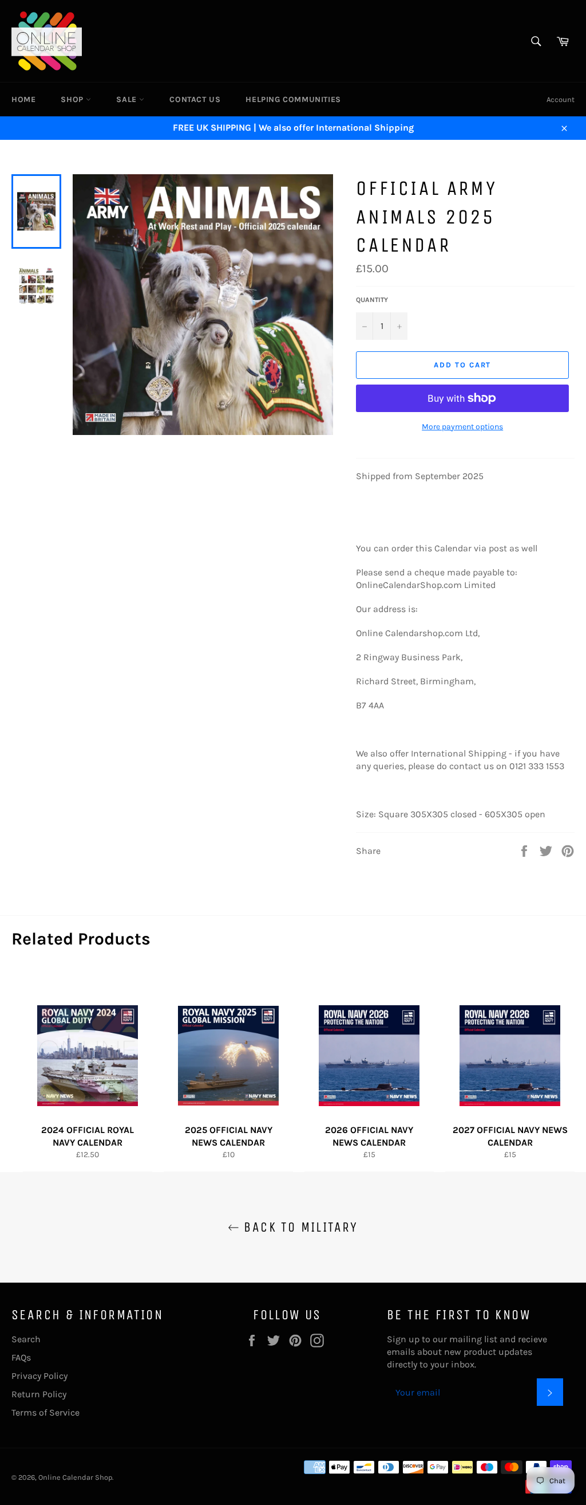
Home (23, 99)
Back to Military (298, 1227)
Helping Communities (293, 99)
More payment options (462, 427)
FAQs (21, 1357)
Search (26, 1339)
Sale (127, 99)
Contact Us (194, 99)
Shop (73, 99)
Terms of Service (45, 1412)
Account (561, 99)
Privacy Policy (39, 1375)
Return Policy (38, 1394)
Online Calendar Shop (75, 1477)
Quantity (372, 300)
